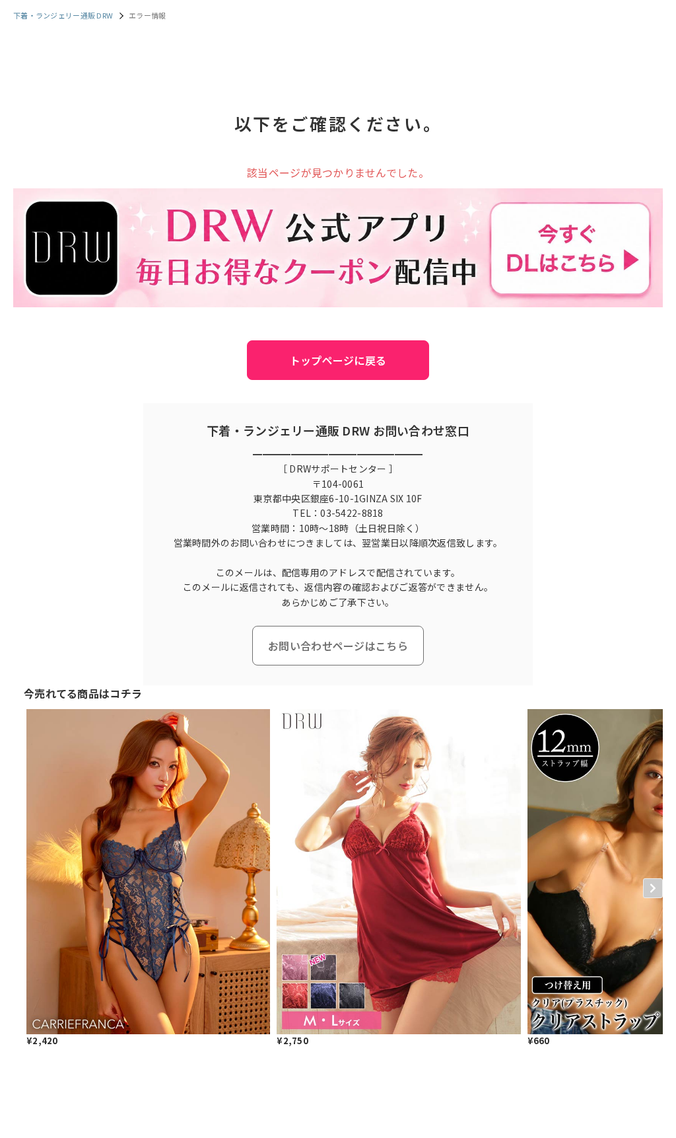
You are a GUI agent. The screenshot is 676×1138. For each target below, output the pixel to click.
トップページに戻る (338, 360)
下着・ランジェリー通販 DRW (63, 15)
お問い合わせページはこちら (338, 646)
